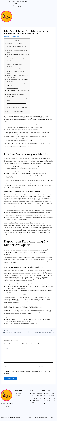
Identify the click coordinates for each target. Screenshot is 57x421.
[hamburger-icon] (54, 11)
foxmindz (37, 417)
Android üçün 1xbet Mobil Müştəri (15, 111)
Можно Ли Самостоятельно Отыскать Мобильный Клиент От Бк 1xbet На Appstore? (16, 64)
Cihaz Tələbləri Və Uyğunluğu (14, 69)
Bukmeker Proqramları (12, 88)
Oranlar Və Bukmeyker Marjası (14, 43)
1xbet (33, 259)
